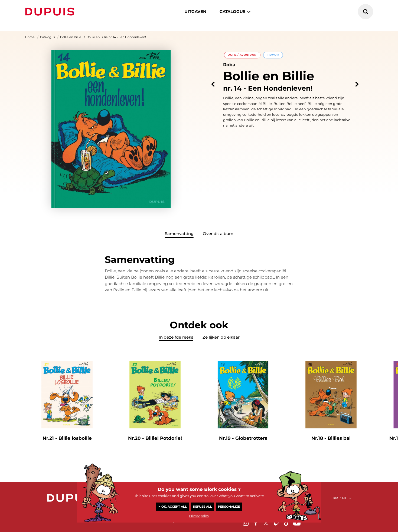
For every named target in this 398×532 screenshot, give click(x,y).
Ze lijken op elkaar (221, 337)
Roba (229, 64)
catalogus (233, 11)
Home (30, 37)
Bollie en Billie (70, 37)
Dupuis (51, 12)
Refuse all (202, 506)
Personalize (229, 506)
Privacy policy (199, 516)
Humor (273, 54)
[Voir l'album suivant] (357, 84)
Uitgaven (195, 11)
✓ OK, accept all (172, 506)
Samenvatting (179, 233)
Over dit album (218, 233)
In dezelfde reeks (176, 337)
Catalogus (47, 37)
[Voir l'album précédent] (213, 84)
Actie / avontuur (242, 54)
